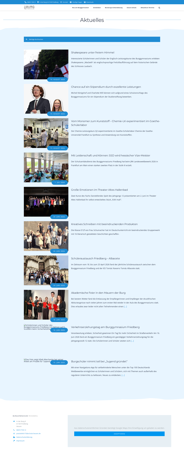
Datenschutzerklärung (24, 437)
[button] (159, 7)
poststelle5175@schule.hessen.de (28, 433)
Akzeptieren (119, 434)
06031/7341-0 (21, 430)
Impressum (20, 441)
